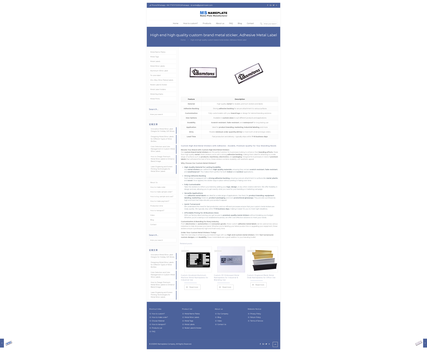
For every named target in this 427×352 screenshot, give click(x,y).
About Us (153, 183)
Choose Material (158, 321)
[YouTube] (276, 5)
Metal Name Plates (157, 52)
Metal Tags (154, 57)
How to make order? (160, 317)
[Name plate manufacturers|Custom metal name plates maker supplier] (213, 14)
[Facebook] (267, 5)
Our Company (222, 314)
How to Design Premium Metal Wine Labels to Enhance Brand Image (163, 159)
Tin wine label (155, 75)
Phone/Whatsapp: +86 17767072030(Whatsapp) (170, 5)
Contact (153, 225)
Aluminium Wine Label (159, 71)
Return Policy (255, 317)
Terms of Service (256, 321)
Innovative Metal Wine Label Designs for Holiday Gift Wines (162, 130)
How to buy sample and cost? (161, 197)
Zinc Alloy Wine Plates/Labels (161, 80)
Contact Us (221, 324)
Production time (156, 206)
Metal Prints (155, 99)
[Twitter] (273, 5)
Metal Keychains (156, 94)
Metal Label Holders (158, 89)
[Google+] (270, 5)
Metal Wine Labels (157, 66)
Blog (152, 220)
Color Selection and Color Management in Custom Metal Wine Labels (163, 149)
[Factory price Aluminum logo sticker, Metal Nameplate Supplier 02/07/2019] (420, 343)
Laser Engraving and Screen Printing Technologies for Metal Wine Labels (161, 169)
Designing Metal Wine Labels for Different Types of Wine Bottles (162, 139)
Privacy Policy (255, 314)
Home (183, 40)
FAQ (153, 332)
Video (152, 215)
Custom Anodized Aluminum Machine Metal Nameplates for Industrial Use (194, 277)
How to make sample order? (161, 192)
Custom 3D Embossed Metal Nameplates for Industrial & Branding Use (226, 277)
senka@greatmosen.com (203, 5)
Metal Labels (155, 61)
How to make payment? (159, 201)
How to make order (157, 187)
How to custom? (158, 314)
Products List (157, 328)
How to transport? (157, 211)
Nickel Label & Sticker (158, 85)
